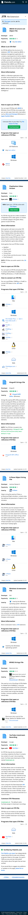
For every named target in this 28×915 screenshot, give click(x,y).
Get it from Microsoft (14, 320)
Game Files (8, 373)
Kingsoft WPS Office (12, 455)
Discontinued (13, 680)
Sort (22, 138)
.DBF (8, 52)
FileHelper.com (10, 366)
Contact (24, 914)
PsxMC (8, 325)
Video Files (8, 843)
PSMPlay (8, 329)
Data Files (8, 178)
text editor (18, 42)
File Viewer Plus (11, 319)
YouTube (15, 748)
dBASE (19, 108)
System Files (9, 653)
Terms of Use (19, 912)
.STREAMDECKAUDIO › (18, 877)
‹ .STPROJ (6, 877)
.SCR (18, 625)
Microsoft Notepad (12, 114)
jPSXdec (14, 199)
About (20, 914)
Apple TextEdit (5, 116)
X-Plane (14, 490)
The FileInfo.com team (8, 853)
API (24, 784)
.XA (25, 260)
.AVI (17, 283)
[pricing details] (26, 138)
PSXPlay (8, 333)
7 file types (7, 21)
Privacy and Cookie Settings (12, 914)
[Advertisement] (14, 9)
